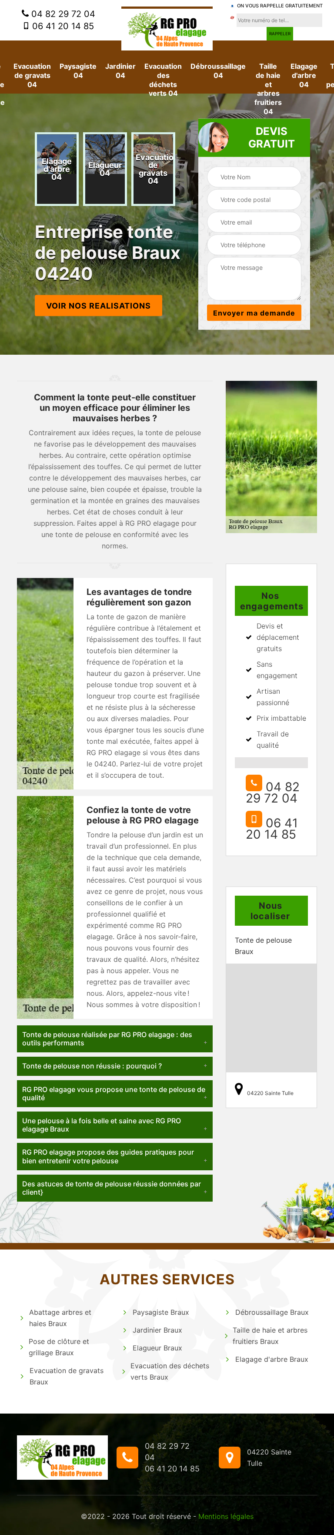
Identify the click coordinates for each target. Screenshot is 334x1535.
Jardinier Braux (157, 1330)
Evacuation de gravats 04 (32, 75)
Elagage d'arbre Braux (271, 1359)
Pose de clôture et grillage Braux (59, 1347)
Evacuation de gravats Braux (67, 1376)
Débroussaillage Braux (272, 1312)
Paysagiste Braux (161, 1312)
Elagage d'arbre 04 (304, 75)
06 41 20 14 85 (62, 26)
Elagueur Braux (157, 1348)
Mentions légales (226, 1516)
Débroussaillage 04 (218, 71)
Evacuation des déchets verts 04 (163, 79)
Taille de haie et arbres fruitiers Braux (270, 1336)
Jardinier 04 (120, 71)
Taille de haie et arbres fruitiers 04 (268, 89)
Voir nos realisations (98, 305)
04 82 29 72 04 (62, 14)
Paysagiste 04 (78, 71)
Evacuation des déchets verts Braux (169, 1371)
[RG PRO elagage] (167, 28)
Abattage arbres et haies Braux (60, 1318)
